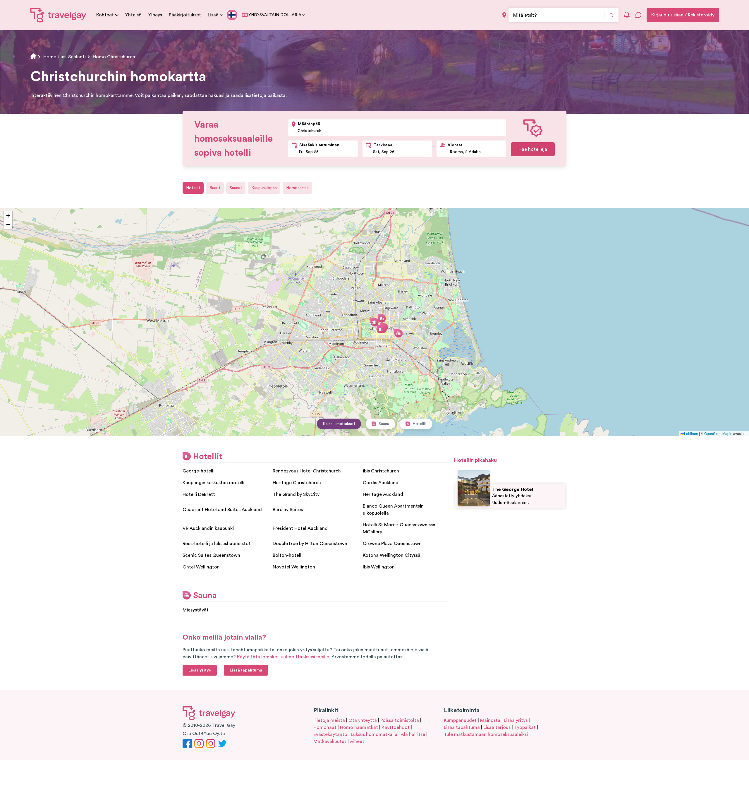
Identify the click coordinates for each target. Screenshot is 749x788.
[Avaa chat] (638, 14)
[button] (374, 322)
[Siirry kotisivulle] (58, 15)
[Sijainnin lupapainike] (504, 15)
